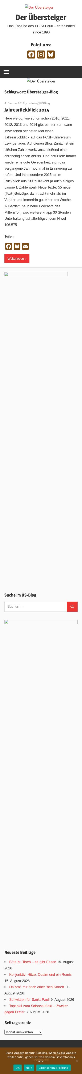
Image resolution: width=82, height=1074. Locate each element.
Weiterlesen (16, 258)
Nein (29, 1067)
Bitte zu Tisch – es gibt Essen (32, 962)
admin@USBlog (39, 103)
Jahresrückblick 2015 (26, 110)
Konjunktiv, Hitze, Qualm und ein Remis (40, 975)
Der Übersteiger (41, 17)
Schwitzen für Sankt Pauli (29, 1000)
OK (18, 1067)
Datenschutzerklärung (53, 1067)
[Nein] (77, 1061)
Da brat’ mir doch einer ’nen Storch (36, 987)
